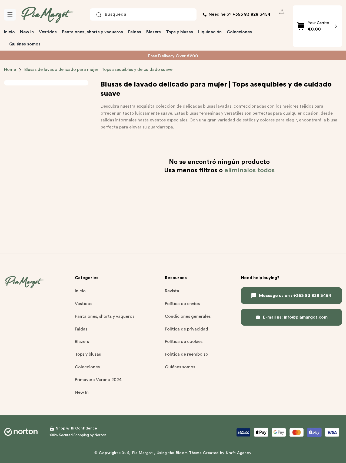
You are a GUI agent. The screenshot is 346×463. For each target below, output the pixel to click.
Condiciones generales (188, 316)
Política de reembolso (186, 354)
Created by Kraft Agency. (227, 453)
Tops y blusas (88, 354)
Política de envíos (182, 304)
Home (10, 69)
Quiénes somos (180, 367)
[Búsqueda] (99, 15)
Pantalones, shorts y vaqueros (104, 316)
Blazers (82, 341)
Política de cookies (183, 341)
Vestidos (83, 304)
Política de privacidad (186, 329)
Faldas (81, 329)
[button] (10, 15)
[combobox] (143, 15)
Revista (172, 291)
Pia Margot (143, 453)
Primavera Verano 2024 (98, 379)
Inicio (80, 291)
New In (82, 392)
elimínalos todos (249, 170)
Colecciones (87, 367)
